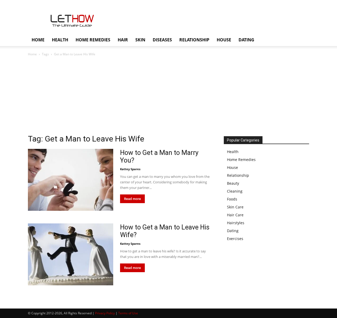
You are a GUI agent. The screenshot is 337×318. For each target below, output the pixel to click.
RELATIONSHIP (194, 40)
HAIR (123, 40)
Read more (132, 199)
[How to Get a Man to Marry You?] (70, 180)
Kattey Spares (130, 169)
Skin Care (235, 206)
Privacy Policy (105, 313)
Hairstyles (235, 222)
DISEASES (162, 40)
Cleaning (234, 191)
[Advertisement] (168, 97)
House (232, 167)
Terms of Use (128, 313)
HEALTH (60, 40)
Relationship (238, 175)
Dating (233, 230)
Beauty (233, 183)
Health (233, 151)
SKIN (140, 40)
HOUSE (224, 40)
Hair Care (235, 214)
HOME (38, 40)
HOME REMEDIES (93, 40)
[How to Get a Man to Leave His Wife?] (70, 254)
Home (32, 54)
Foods (232, 199)
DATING (246, 40)
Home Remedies (241, 159)
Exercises (235, 238)
